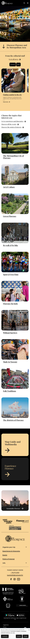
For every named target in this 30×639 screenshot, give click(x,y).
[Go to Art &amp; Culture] (15, 174)
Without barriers (10, 332)
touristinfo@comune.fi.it (15, 575)
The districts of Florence (13, 420)
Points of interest (9, 559)
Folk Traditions (9, 391)
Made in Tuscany (10, 362)
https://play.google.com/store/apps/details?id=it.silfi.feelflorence (10, 615)
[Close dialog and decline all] (29, 629)
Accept (25, 636)
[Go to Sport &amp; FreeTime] (15, 262)
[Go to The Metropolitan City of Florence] (15, 143)
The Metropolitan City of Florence (13, 156)
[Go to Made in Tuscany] (15, 349)
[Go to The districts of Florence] (15, 407)
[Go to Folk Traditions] (15, 378)
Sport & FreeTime (10, 274)
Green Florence (9, 216)
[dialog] (15, 633)
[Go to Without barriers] (15, 320)
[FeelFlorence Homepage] (7, 3)
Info (4, 563)
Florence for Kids (10, 303)
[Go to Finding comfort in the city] (13, 81)
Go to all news (13, 59)
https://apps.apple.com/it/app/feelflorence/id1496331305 (20, 615)
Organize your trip (9, 547)
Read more (5, 101)
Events (5, 555)
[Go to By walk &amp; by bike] (15, 233)
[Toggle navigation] (28, 3)
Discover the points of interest (11, 127)
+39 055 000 (15, 572)
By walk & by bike (10, 245)
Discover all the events (8, 124)
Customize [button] (4, 636)
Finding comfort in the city (12, 95)
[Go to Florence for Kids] (15, 291)
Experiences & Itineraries (11, 551)
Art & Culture (9, 187)
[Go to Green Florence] (15, 203)
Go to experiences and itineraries (12, 121)
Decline (19, 636)
